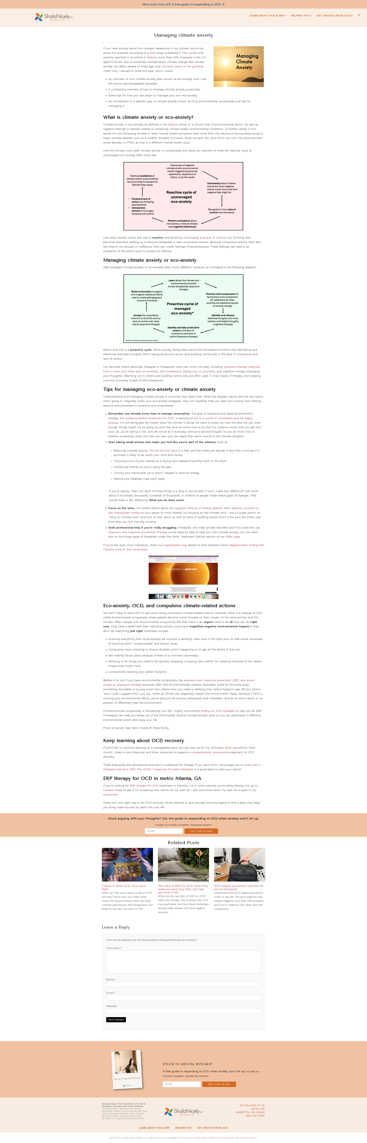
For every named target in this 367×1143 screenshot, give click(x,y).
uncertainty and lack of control (205, 237)
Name (111, 979)
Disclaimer (228, 1138)
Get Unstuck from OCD (334, 15)
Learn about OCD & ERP (266, 15)
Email (110, 992)
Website (111, 1006)
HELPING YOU (183, 1128)
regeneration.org (175, 545)
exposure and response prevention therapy (137, 532)
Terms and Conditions (207, 1138)
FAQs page (232, 536)
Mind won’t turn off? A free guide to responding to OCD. (182, 4)
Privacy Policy (248, 1138)
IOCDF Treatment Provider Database (168, 769)
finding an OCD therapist (218, 711)
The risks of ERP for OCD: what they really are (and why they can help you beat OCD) (183, 889)
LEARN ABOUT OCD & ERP (154, 1128)
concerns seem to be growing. (182, 66)
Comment (113, 948)
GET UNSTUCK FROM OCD (212, 1128)
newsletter (229, 747)
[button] (359, 15)
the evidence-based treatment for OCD (147, 418)
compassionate (201, 752)
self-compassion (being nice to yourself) (187, 371)
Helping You (300, 15)
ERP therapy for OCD (144, 785)
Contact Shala (112, 790)
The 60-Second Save (163, 450)
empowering (221, 752)
